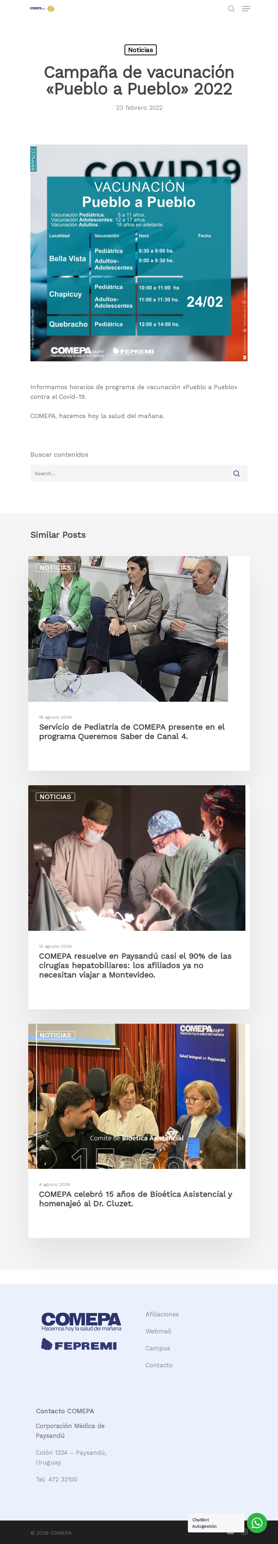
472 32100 (62, 1479)
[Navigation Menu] (246, 8)
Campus (158, 1348)
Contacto (159, 1365)
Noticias (140, 49)
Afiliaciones (162, 1314)
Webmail (158, 1331)
